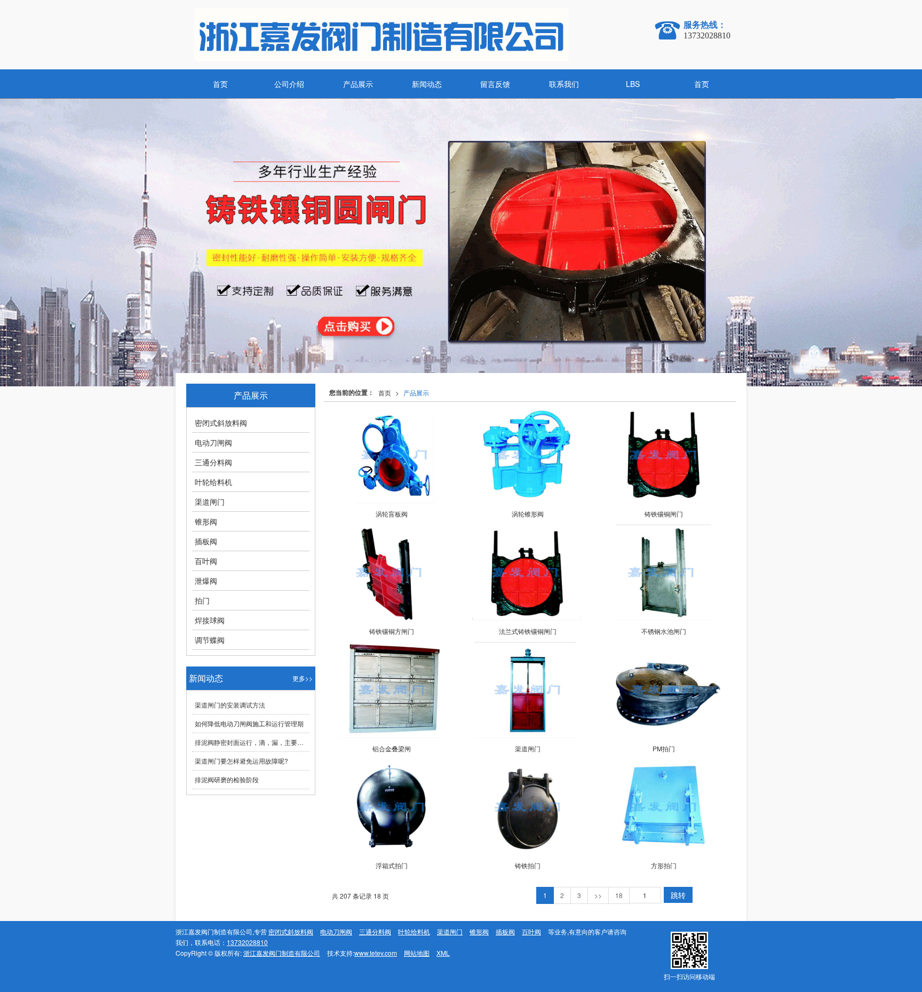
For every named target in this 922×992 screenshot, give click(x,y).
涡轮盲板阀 (392, 513)
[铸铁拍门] (527, 807)
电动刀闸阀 (213, 442)
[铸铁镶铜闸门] (663, 455)
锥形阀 (206, 521)
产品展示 (358, 83)
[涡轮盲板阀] (391, 455)
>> (598, 895)
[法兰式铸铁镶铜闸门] (527, 573)
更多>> (302, 678)
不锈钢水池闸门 (663, 631)
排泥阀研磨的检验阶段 (227, 779)
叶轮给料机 (213, 482)
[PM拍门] (663, 690)
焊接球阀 (210, 620)
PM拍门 (664, 748)
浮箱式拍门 (392, 865)
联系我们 (564, 83)
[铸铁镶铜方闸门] (391, 573)
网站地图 (417, 952)
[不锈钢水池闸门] (663, 573)
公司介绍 (289, 83)
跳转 (678, 895)
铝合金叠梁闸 (391, 748)
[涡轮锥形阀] (527, 455)
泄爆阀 (206, 580)
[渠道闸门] (527, 690)
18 (619, 895)
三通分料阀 (213, 462)
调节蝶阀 (210, 639)
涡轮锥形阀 (528, 513)
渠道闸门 (528, 748)
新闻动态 (427, 83)
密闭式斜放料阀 (221, 422)
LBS (633, 83)
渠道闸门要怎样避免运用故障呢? (241, 760)
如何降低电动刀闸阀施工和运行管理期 (249, 723)
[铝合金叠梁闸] (391, 690)
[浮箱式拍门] (391, 807)
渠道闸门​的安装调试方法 (230, 704)
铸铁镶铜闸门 (664, 513)
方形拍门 (664, 865)
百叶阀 (206, 560)
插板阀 (206, 541)
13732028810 (247, 942)
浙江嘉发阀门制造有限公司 (281, 952)
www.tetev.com (375, 952)
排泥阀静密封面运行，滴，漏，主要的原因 (252, 742)
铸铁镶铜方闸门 (391, 631)
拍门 (202, 600)
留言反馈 (495, 83)
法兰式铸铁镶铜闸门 (528, 631)
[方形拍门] (663, 807)
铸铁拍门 (528, 865)
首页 (220, 83)
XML (443, 952)
